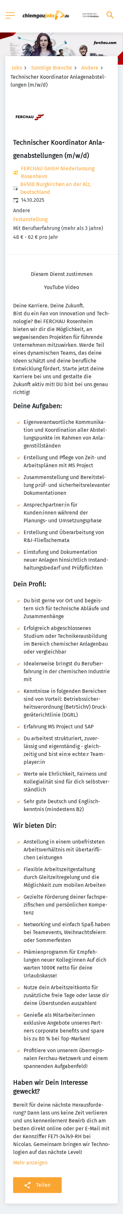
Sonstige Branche (51, 68)
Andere (89, 68)
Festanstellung (30, 219)
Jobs (17, 68)
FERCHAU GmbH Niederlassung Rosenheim (57, 172)
